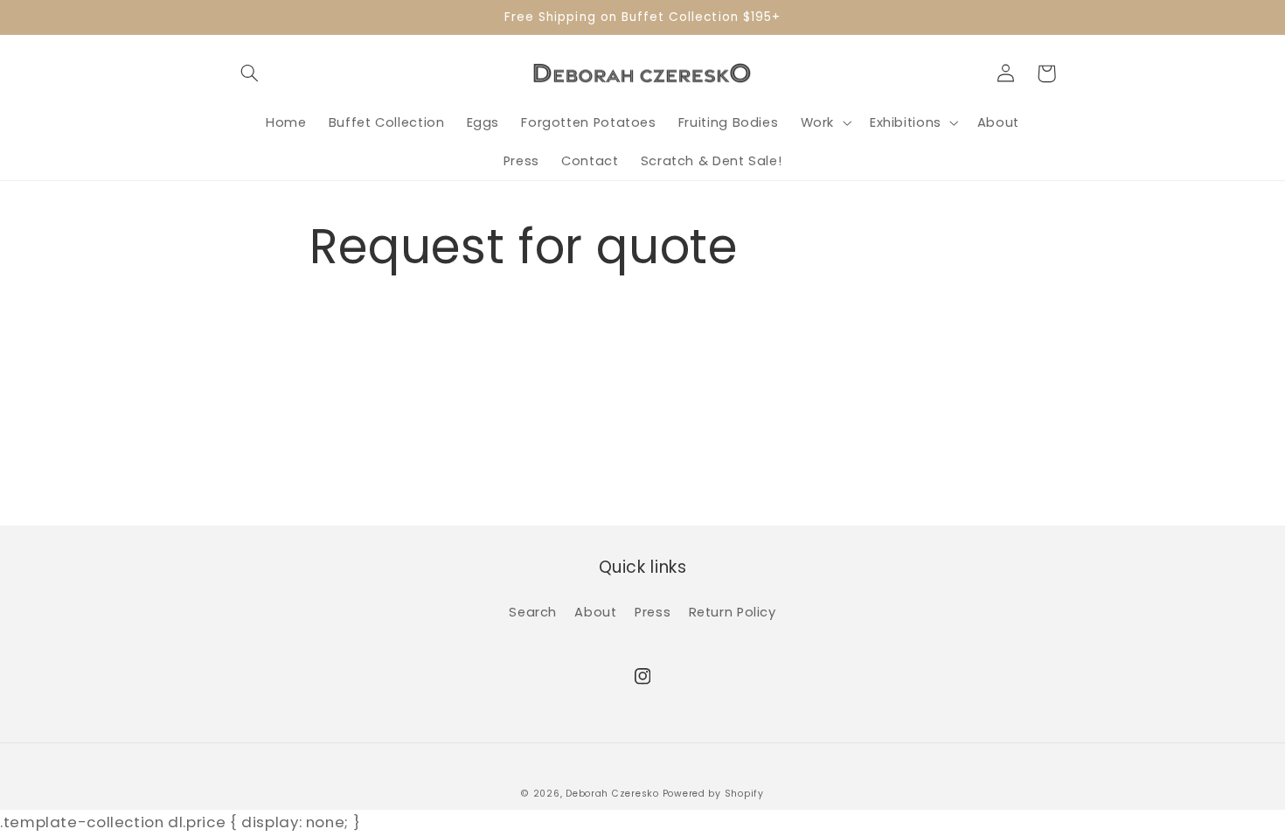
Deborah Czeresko (612, 793)
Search (533, 612)
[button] (250, 73)
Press (652, 612)
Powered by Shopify (713, 793)
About (595, 612)
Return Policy (732, 612)
